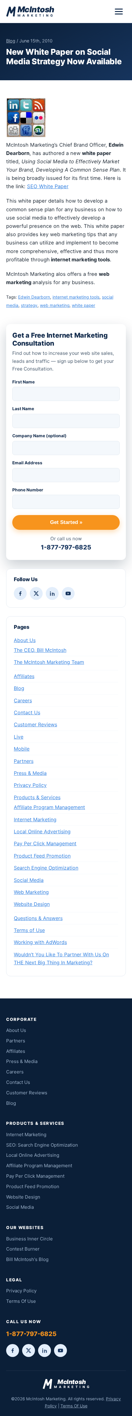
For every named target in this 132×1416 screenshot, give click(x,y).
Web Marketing (31, 892)
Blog (10, 40)
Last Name (23, 408)
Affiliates (24, 676)
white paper (83, 305)
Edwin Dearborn (34, 297)
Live (18, 737)
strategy (29, 305)
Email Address (27, 462)
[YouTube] (68, 593)
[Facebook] (20, 593)
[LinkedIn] (52, 593)
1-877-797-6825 (66, 547)
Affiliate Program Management (49, 807)
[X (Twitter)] (36, 593)
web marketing (54, 305)
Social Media (29, 880)
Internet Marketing (35, 819)
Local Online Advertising (42, 831)
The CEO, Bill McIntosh (40, 650)
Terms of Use (29, 930)
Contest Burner (23, 1249)
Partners (23, 761)
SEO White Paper (47, 186)
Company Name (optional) (39, 435)
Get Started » (66, 522)
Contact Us (27, 712)
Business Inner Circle (29, 1239)
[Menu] (119, 11)
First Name (23, 381)
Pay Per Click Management (45, 843)
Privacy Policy (30, 785)
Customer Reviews (35, 724)
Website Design (32, 904)
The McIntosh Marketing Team (49, 662)
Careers (23, 700)
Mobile (21, 749)
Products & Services (37, 797)
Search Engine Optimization (46, 868)
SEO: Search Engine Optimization (42, 1145)
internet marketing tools (75, 297)
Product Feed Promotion (42, 856)
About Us (25, 640)
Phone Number (27, 489)
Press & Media (30, 773)
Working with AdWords (40, 942)
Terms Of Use (21, 1301)
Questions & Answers (38, 918)
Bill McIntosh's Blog (27, 1259)
